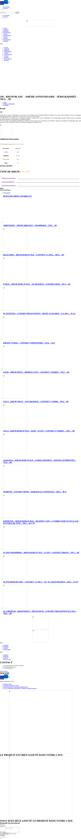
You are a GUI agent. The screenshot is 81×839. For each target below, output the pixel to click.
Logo (1, 833)
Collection (5, 29)
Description (3, 832)
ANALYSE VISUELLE (8, 182)
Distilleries (5, 31)
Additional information (9, 103)
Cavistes (5, 34)
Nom (1, 824)
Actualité (5, 38)
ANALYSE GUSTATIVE (9, 185)
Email (1, 826)
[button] (40, 43)
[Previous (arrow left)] (0, 838)
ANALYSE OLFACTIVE (9, 178)
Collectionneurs (7, 35)
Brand (4, 102)
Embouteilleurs (7, 32)
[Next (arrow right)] (2, 838)
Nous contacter (7, 39)
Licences (5, 36)
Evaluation (6, 105)
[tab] (42, 102)
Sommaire (5, 41)
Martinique (18, 148)
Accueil (5, 28)
